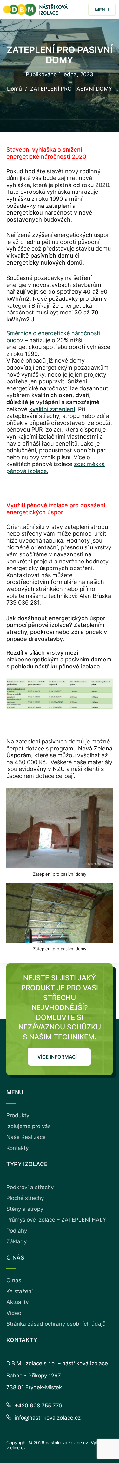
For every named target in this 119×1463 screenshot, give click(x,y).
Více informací (57, 1057)
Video (13, 1313)
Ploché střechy (25, 1198)
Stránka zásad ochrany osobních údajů (56, 1324)
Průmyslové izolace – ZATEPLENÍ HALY (56, 1220)
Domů (14, 89)
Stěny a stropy (24, 1209)
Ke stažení (19, 1291)
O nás (13, 1280)
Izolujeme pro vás (28, 1126)
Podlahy (16, 1230)
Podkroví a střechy (30, 1187)
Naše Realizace (26, 1137)
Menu (102, 10)
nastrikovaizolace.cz (67, 1442)
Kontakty (17, 1148)
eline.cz (18, 1447)
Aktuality (17, 1302)
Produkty (17, 1115)
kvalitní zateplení (52, 409)
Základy (16, 1241)
